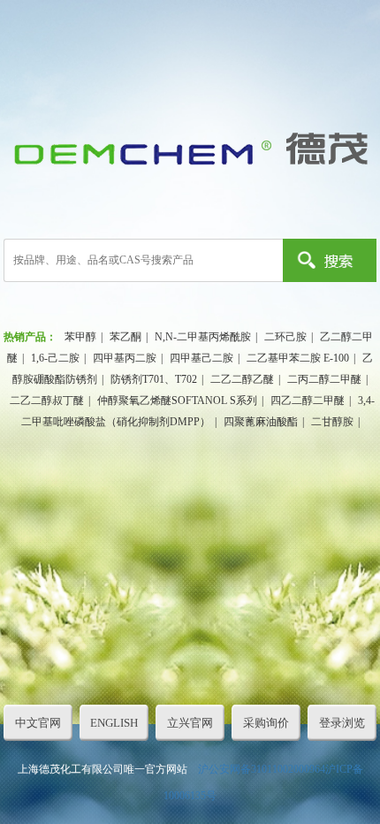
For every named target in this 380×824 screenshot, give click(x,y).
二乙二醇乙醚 (242, 379)
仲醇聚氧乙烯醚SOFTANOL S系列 (177, 400)
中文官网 (38, 722)
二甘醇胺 (332, 422)
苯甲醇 (80, 337)
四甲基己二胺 (201, 358)
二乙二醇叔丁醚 (47, 400)
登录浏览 (342, 722)
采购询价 (266, 722)
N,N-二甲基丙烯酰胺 (203, 337)
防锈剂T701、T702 (153, 379)
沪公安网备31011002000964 (261, 769)
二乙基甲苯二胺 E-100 (298, 358)
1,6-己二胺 (55, 358)
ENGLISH (114, 722)
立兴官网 (190, 722)
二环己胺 (285, 337)
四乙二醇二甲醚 (307, 400)
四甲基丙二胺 (124, 358)
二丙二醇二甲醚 (324, 379)
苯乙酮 (125, 337)
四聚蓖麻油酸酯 (261, 422)
